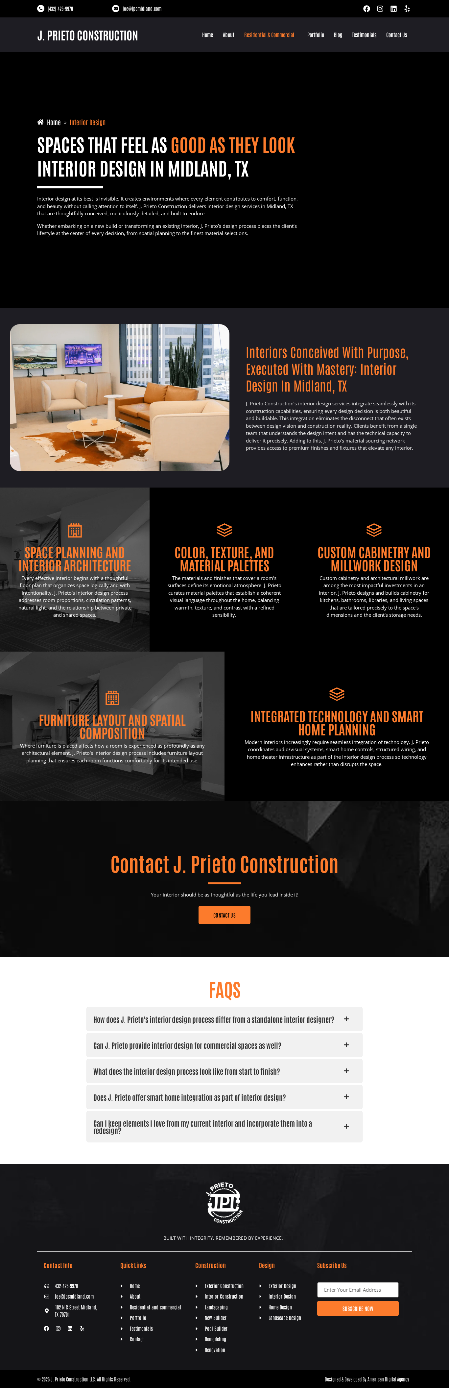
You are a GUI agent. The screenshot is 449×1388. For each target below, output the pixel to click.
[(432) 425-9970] (40, 8)
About (228, 34)
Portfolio (315, 34)
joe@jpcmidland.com (142, 8)
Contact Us (396, 34)
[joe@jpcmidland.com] (115, 8)
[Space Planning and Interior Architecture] (75, 530)
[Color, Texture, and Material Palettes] (224, 530)
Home (207, 34)
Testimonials (364, 34)
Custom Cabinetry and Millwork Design (374, 558)
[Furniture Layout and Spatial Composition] (112, 698)
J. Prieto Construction (87, 34)
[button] (270, 34)
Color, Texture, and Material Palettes (224, 558)
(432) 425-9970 (60, 8)
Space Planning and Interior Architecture (74, 558)
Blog (338, 34)
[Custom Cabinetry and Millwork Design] (374, 530)
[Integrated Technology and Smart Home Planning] (337, 694)
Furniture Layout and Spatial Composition (112, 726)
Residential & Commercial (269, 34)
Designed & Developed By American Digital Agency (367, 1379)
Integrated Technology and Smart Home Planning (336, 722)
